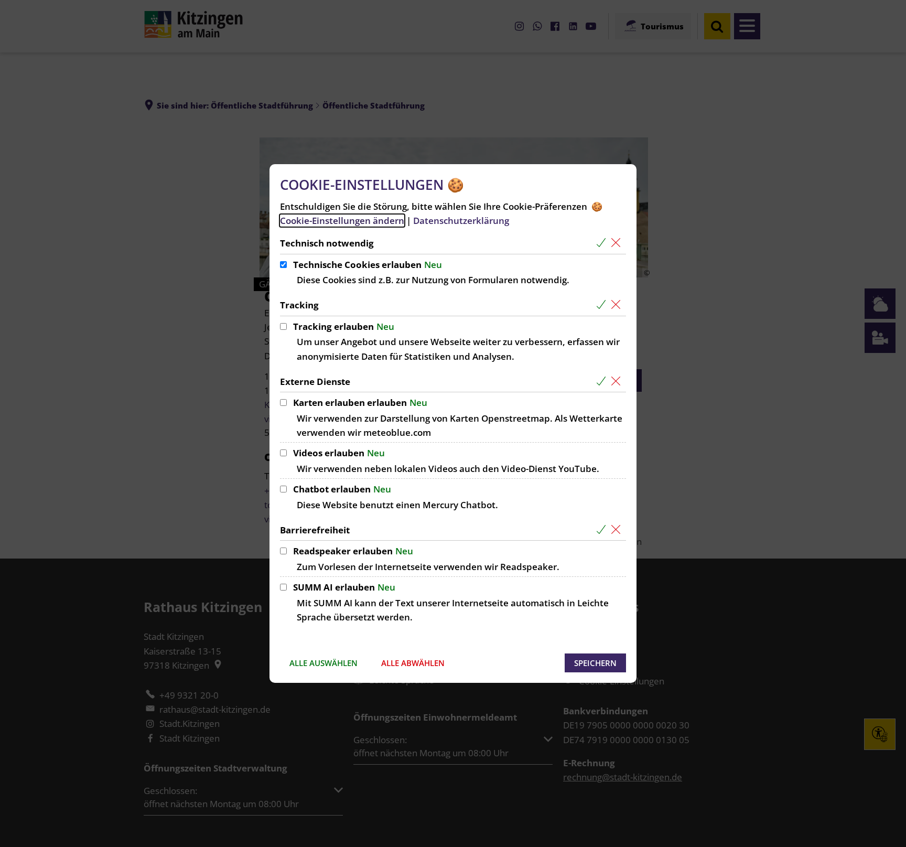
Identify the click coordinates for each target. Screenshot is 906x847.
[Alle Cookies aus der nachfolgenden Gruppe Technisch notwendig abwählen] (617, 243)
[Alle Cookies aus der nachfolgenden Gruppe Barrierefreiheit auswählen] (603, 530)
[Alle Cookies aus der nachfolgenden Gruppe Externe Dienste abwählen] (617, 381)
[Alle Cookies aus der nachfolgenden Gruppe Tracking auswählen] (603, 305)
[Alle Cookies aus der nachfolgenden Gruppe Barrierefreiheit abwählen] (617, 530)
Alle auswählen (323, 663)
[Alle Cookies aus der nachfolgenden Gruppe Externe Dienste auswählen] (603, 381)
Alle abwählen (413, 663)
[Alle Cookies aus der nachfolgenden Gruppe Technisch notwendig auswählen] (603, 243)
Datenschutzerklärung (461, 221)
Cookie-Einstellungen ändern (342, 221)
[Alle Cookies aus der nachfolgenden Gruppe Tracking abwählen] (617, 305)
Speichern (595, 663)
